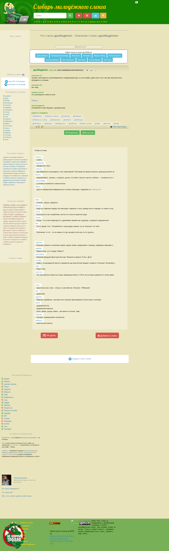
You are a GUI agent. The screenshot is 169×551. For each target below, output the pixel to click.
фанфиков (24, 437)
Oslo (66, 541)
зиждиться (7, 176)
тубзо (14, 230)
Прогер (7, 405)
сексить (16, 233)
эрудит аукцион (9, 221)
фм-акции (6, 230)
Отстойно (8, 126)
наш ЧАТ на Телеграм (16, 81)
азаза (7, 128)
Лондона (53, 541)
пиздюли (24, 237)
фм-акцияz (20, 228)
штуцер (13, 157)
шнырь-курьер (10, 384)
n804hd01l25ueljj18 (10, 207)
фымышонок (7, 160)
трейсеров (27, 450)
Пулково (65, 536)
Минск (71, 536)
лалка (7, 112)
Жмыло (7, 392)
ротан (16, 235)
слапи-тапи (7, 233)
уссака (16, 160)
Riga (52, 543)
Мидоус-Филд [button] (99, 56)
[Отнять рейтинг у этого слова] (38, 126)
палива (13, 239)
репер (5, 164)
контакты (24, 541)
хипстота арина (9, 228)
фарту (7, 123)
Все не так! (88, 133)
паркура (33, 450)
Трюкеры (4, 450)
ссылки (23, 538)
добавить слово (26, 523)
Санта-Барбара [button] (52, 60)
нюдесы (19, 242)
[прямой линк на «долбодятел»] (95, 70)
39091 (16, 216)
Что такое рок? (7, 492)
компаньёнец (8, 173)
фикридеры (32, 437)
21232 (5, 219)
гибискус (8, 137)
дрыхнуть (21, 178)
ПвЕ (6, 395)
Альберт (7, 429)
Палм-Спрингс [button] (115, 56)
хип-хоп (12, 445)
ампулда (20, 182)
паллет (7, 239)
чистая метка (8, 223)
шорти (20, 157)
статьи (22, 535)
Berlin (70, 541)
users (19, 212)
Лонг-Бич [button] (107, 60)
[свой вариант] (91, 70)
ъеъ (5, 426)
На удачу (51, 335)
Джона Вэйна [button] (42, 56)
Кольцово (54, 539)
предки (7, 130)
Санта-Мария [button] (94, 60)
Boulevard (8, 103)
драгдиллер (7, 180)
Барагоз (7, 389)
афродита (8, 121)
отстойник (21, 239)
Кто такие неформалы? (10, 489)
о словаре (24, 529)
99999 (13, 205)
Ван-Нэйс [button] (81, 60)
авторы (23, 532)
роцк (6, 98)
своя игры (24, 233)
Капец (7, 100)
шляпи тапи (20, 221)
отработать (7, 169)
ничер (6, 424)
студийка (6, 162)
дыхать (14, 178)
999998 (23, 205)
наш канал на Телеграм (16, 84)
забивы (7, 178)
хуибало (13, 226)
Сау (5, 400)
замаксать (16, 176)
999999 (21, 207)
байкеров (5, 452)
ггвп (6, 117)
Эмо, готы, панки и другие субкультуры (16, 496)
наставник (22, 169)
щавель (6, 157)
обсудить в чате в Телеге (81, 359)
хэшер (7, 418)
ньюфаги (6, 244)
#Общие (35, 100)
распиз (22, 235)
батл (16, 445)
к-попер (8, 135)
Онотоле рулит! (25, 480)
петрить (13, 166)
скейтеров (27, 452)
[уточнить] (87, 70)
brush (11, 185)
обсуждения (25, 526)
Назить (7, 381)
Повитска (8, 408)
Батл (3, 443)
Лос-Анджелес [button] (68, 60)
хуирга (5, 226)
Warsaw (61, 541)
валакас (16, 180)
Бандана (7, 421)
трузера (23, 160)
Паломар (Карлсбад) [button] (59, 56)
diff (18, 205)
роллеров (20, 452)
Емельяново (63, 539)
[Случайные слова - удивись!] (87, 15)
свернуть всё (80, 47)
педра (6, 402)
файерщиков (12, 452)
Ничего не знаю (10, 410)
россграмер (21, 162)
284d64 (22, 216)
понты (24, 164)
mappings (18, 214)
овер (14, 169)
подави (17, 237)
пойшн (10, 237)
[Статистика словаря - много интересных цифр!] (95, 15)
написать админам (27, 544)
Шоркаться (8, 397)
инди (16, 173)
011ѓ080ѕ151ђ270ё (16, 219)
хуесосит (20, 226)
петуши (6, 166)
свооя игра (8, 235)
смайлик (21, 230)
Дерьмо (8, 133)
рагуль (11, 164)
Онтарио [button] (86, 56)
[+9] (42, 126)
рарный (8, 96)
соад (13, 162)
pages (11, 214)
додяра (7, 413)
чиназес (8, 105)
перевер (21, 166)
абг (5, 416)
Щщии (6, 379)
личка (13, 171)
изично (22, 173)
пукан (7, 114)
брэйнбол (12, 182)
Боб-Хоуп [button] (76, 56)
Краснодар (121, 127)
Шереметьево (55, 536)
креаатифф (19, 210)
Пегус (6, 387)
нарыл (11, 210)
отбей (5, 242)
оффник (8, 107)
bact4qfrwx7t (7, 216)
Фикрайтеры (6, 437)
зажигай (25, 176)
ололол (11, 242)
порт (4, 237)
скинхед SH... (97, 189)
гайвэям (6, 212)
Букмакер (8, 110)
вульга (13, 212)
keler (114, 127)
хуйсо (23, 223)
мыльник (6, 171)
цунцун (17, 223)
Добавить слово (108, 336)
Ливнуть (8, 119)
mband (5, 185)
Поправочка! (72, 133)
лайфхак (20, 171)
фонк (5, 210)
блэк (6, 139)
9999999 (6, 205)
